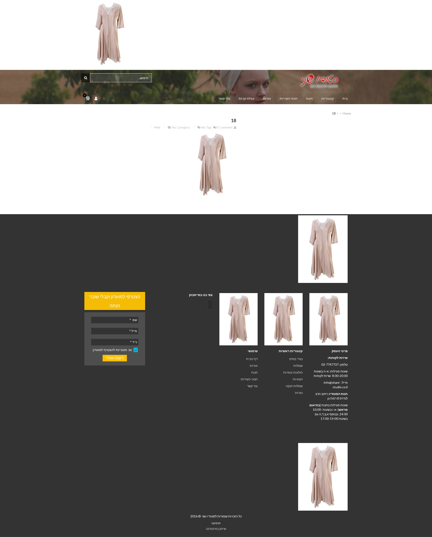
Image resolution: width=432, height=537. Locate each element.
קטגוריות (327, 98)
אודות (267, 98)
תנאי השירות (288, 98)
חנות (309, 98)
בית (345, 98)
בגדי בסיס (296, 359)
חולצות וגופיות (293, 372)
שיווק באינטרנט (216, 528)
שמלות (298, 365)
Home (347, 113)
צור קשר (224, 98)
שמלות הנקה (294, 386)
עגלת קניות (246, 98)
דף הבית (252, 359)
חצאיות (298, 379)
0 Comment (224, 127)
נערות (299, 393)
